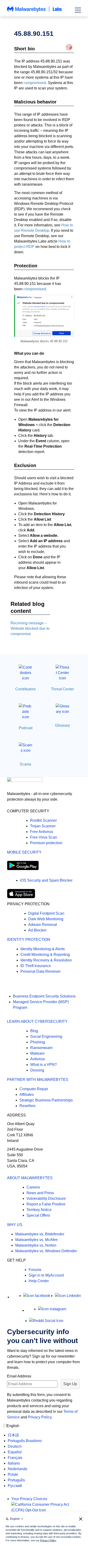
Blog (34, 1031)
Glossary (62, 725)
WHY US (14, 1225)
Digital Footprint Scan (46, 913)
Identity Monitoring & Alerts (42, 949)
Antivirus (37, 1059)
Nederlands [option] (17, 1469)
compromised (34, 83)
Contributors (25, 689)
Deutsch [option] (15, 1446)
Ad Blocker (37, 930)
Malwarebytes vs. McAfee (36, 1240)
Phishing (37, 1042)
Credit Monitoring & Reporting (45, 955)
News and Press (40, 1193)
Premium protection (46, 843)
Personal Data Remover (40, 971)
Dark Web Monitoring (45, 919)
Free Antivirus (41, 832)
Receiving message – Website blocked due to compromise (30, 628)
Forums (35, 1270)
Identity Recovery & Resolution (46, 960)
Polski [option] (13, 1474)
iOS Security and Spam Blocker (46, 880)
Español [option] (15, 1452)
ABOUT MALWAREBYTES (30, 1178)
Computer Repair (33, 1089)
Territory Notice (39, 1210)
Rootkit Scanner (43, 820)
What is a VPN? (43, 1065)
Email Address (19, 1376)
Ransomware (41, 1048)
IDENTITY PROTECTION (28, 940)
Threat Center (62, 689)
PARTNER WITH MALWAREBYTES (37, 1080)
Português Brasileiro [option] (25, 1441)
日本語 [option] (13, 1435)
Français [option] (15, 1458)
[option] (25, 1435)
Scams (25, 764)
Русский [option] (15, 1486)
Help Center (39, 1281)
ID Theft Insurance (35, 966)
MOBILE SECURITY (24, 852)
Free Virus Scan (43, 837)
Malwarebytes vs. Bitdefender (39, 1234)
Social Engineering (46, 1036)
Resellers (27, 1106)
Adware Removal (42, 925)
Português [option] (16, 1480)
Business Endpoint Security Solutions (44, 996)
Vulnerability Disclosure (46, 1198)
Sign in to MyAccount (46, 1275)
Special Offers (38, 1215)
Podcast (25, 728)
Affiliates (26, 1095)
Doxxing (37, 1070)
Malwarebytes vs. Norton (35, 1245)
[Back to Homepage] (34, 11)
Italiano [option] (14, 1463)
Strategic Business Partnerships (46, 1100)
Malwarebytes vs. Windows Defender (46, 1251)
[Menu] (78, 10)
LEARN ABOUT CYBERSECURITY (37, 1021)
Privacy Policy (39, 1417)
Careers (33, 1187)
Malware (37, 1053)
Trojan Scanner (43, 826)
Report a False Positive (46, 1204)
